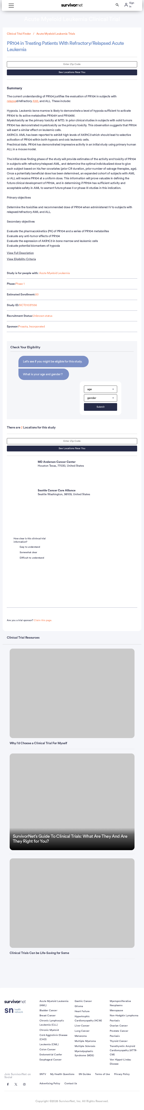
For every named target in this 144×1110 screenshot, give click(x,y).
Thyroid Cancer (118, 1041)
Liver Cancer (82, 1026)
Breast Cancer (48, 1015)
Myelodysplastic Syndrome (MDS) (84, 1053)
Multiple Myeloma (85, 1041)
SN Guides (85, 1074)
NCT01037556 (28, 305)
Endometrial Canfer (51, 1054)
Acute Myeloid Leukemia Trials (55, 33)
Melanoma (81, 1036)
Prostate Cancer (119, 1031)
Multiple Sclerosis (85, 1046)
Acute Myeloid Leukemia (54, 273)
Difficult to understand (32, 558)
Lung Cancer (82, 1031)
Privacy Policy (122, 1074)
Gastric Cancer (83, 1001)
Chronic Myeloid (49, 1030)
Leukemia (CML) (49, 1044)
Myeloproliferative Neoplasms (120, 1003)
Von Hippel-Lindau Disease (120, 1062)
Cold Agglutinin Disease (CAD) (54, 1037)
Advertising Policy (50, 1083)
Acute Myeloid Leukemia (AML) (54, 1003)
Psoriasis (115, 1020)
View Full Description (20, 253)
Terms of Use (102, 1074)
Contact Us (70, 1083)
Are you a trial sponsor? (29, 620)
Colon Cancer (47, 1049)
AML (35, 101)
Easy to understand (30, 547)
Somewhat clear (28, 552)
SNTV (43, 1074)
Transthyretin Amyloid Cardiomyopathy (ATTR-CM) (123, 1050)
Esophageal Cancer (50, 1060)
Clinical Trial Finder (19, 33)
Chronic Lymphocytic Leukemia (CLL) (52, 1022)
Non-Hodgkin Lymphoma (124, 1015)
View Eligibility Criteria (21, 259)
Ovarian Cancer (119, 1026)
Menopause (116, 1010)
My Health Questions (62, 1074)
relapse (11, 101)
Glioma (79, 1006)
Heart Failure (82, 1011)
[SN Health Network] (15, 1010)
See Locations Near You (72, 72)
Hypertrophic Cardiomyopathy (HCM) (88, 1018)
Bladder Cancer (48, 1010)
